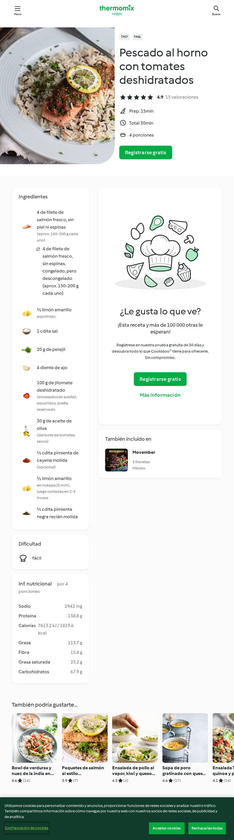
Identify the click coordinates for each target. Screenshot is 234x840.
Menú (18, 14)
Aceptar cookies (167, 828)
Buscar (216, 14)
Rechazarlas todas (207, 828)
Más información (160, 395)
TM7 (124, 37)
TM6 (137, 37)
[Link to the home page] (117, 10)
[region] (117, 818)
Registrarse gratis (145, 152)
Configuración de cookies (27, 828)
